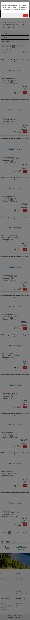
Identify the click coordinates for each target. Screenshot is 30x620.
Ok (25, 15)
